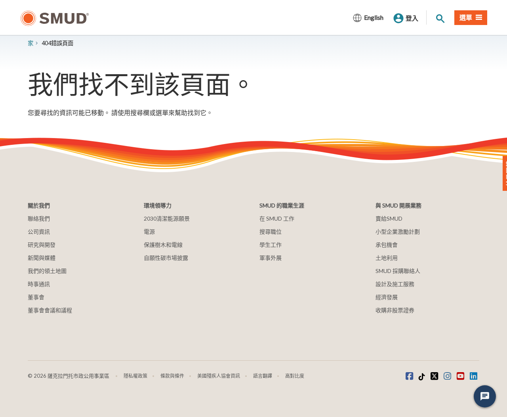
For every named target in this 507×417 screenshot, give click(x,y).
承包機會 (386, 244)
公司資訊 (39, 231)
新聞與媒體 (41, 257)
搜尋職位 (270, 231)
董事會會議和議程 (50, 310)
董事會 (36, 297)
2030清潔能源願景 (167, 218)
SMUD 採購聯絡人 (397, 270)
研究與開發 (41, 244)
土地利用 (386, 257)
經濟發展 (386, 297)
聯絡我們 (39, 218)
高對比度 (294, 376)
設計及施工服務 (394, 284)
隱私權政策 (135, 376)
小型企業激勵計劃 (397, 231)
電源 (149, 231)
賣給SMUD (388, 218)
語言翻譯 (262, 376)
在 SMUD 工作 (276, 218)
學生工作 (270, 244)
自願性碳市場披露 (166, 257)
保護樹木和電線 (163, 244)
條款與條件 (172, 376)
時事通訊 (39, 284)
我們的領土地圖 (47, 270)
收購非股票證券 (394, 310)
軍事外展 (270, 257)
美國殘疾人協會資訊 (218, 376)
